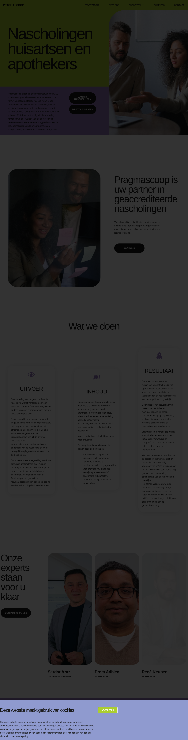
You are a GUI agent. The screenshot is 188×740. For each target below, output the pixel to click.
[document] (94, 370)
